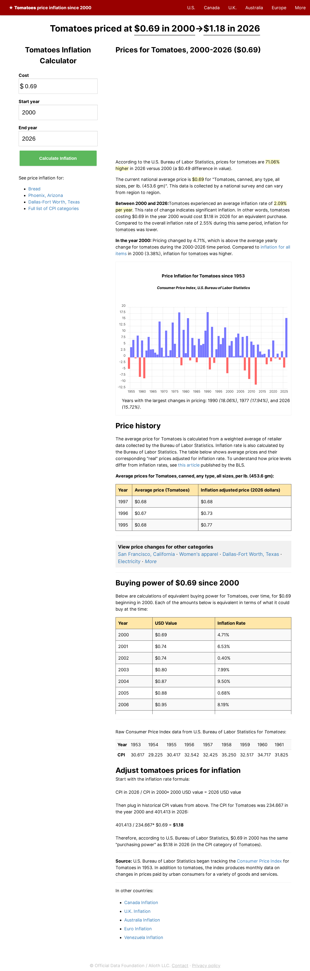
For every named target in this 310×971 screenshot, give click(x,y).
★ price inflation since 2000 (50, 7)
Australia (254, 7)
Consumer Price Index (259, 861)
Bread (34, 188)
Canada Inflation (141, 902)
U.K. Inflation (137, 911)
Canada (212, 7)
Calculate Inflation (58, 158)
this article (189, 465)
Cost (24, 75)
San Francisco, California (146, 554)
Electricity (129, 561)
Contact (180, 965)
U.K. (232, 7)
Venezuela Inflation (143, 937)
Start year (29, 101)
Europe (279, 7)
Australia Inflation (142, 919)
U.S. (191, 7)
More (300, 7)
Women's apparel (198, 554)
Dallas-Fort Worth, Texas (54, 201)
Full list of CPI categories (53, 208)
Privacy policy (206, 965)
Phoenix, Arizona (45, 195)
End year (28, 127)
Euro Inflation (138, 928)
